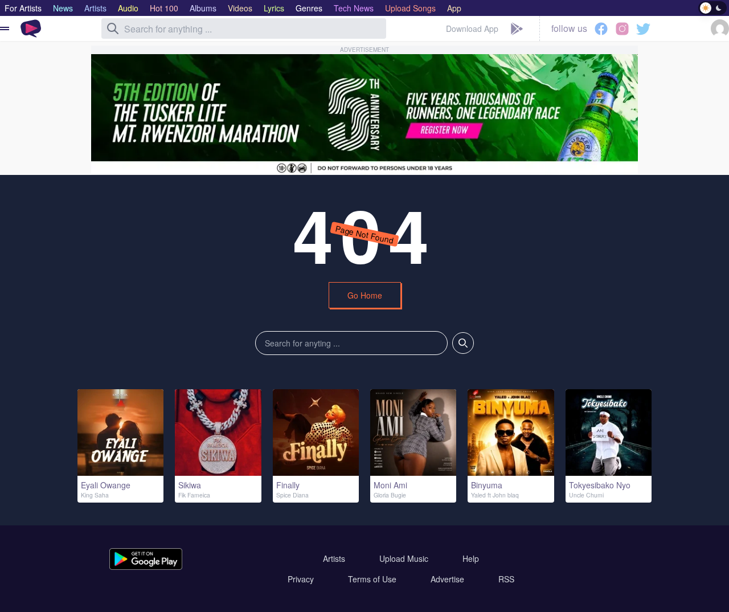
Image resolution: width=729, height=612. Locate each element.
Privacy (301, 579)
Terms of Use (372, 579)
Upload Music (403, 558)
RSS (506, 579)
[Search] (113, 28)
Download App (472, 28)
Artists (334, 558)
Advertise (447, 579)
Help (470, 558)
